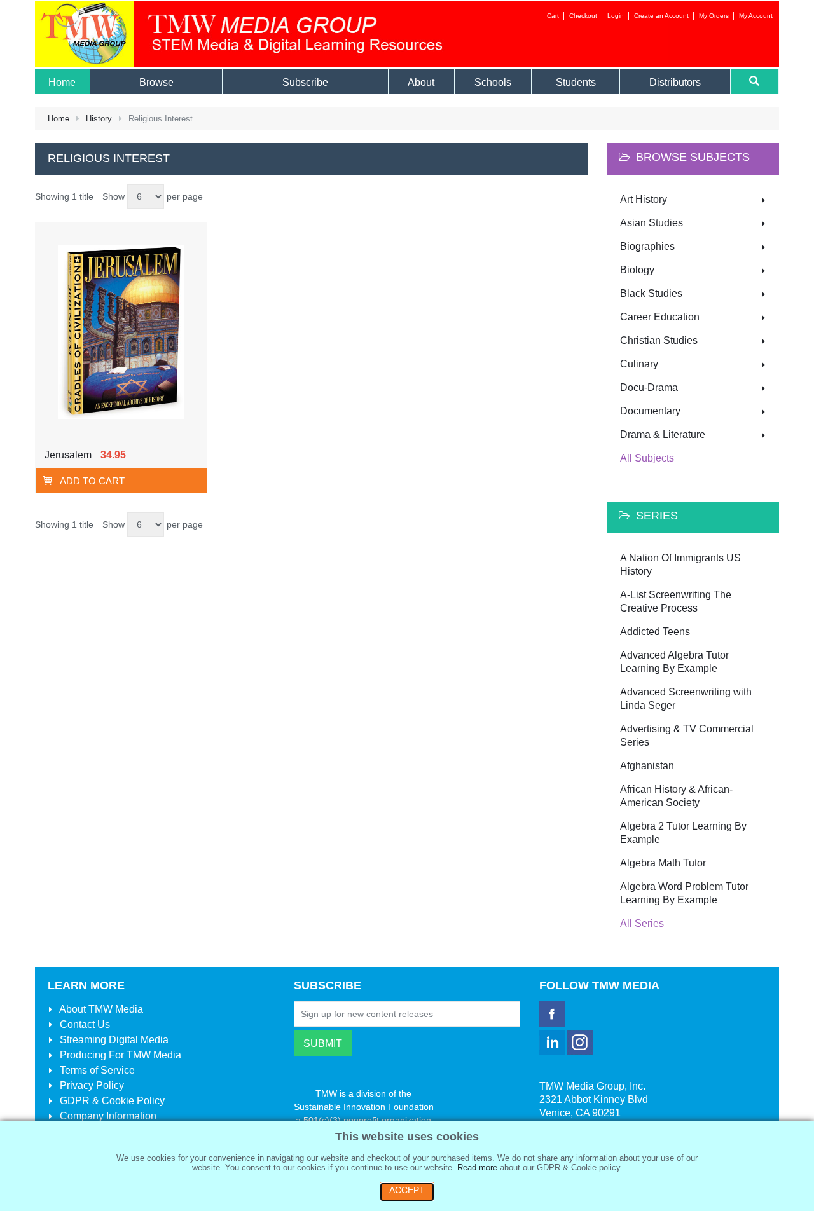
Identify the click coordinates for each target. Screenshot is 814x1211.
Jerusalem (68, 454)
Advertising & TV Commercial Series (687, 735)
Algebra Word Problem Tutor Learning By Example (684, 893)
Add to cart (92, 481)
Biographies (647, 246)
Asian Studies (651, 222)
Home (58, 118)
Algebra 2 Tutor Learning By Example (683, 833)
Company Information (106, 1116)
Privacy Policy (90, 1085)
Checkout (583, 15)
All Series (642, 923)
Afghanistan (647, 765)
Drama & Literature (662, 434)
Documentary (650, 411)
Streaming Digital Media (113, 1039)
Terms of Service (96, 1070)
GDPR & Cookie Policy (111, 1100)
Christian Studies (659, 340)
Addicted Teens (655, 631)
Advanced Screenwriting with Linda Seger (686, 699)
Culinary (639, 364)
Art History (643, 199)
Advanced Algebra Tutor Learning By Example (674, 662)
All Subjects (647, 458)
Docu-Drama (649, 387)
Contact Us (83, 1024)
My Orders (714, 15)
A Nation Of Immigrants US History (680, 564)
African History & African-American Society (676, 796)
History (99, 118)
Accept (407, 1190)
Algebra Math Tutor (663, 863)
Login (615, 15)
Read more (477, 1167)
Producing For (119, 1055)
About (100, 1009)
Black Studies (651, 293)
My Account (756, 15)
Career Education (660, 316)
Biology (637, 269)
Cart (553, 15)
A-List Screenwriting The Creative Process (675, 601)
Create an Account (661, 15)
